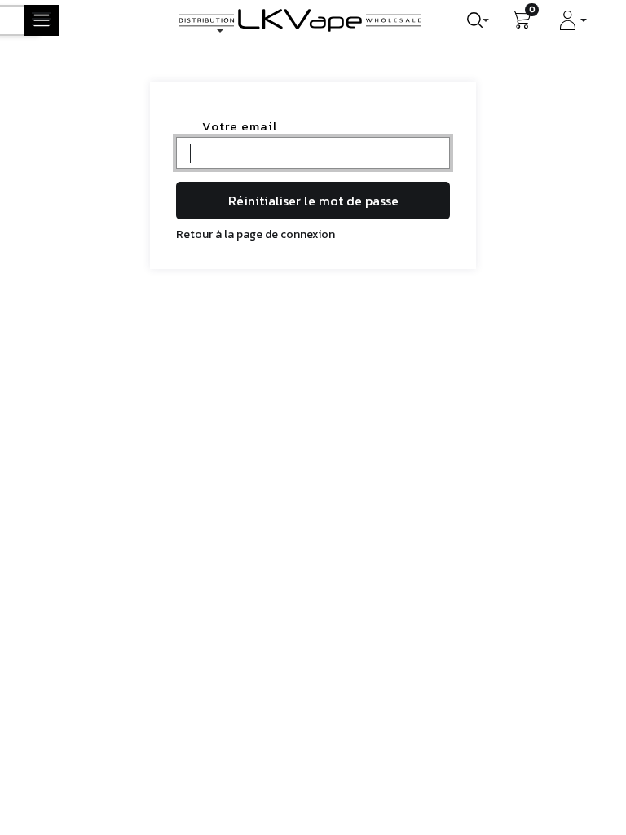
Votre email (239, 126)
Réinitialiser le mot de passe (313, 200)
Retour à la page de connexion (255, 234)
